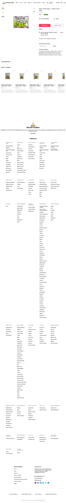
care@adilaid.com (40, 476)
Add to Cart (57, 25)
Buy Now (44, 25)
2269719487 (39, 478)
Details (61, 32)
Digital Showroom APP (39, 500)
